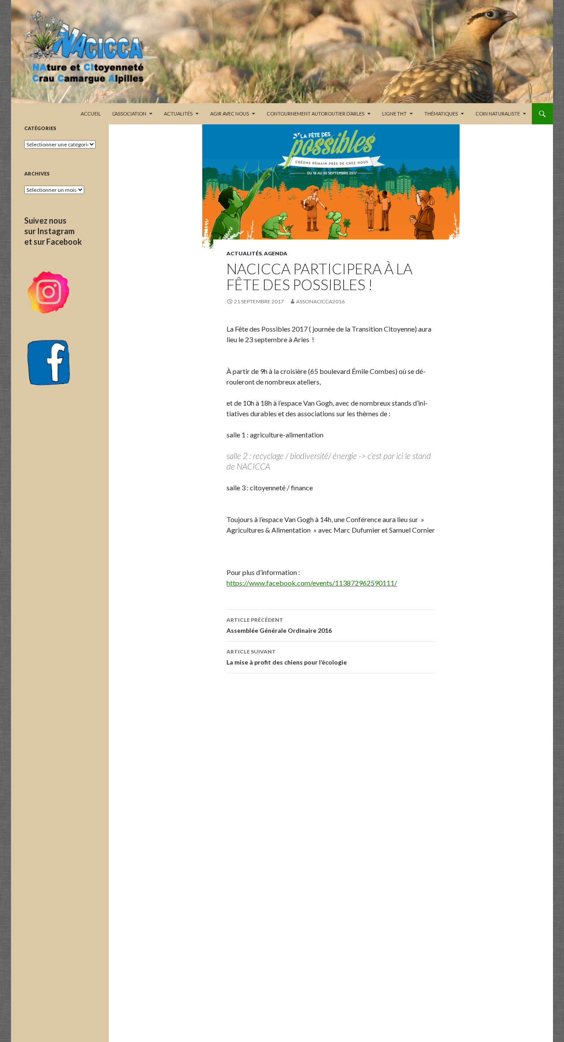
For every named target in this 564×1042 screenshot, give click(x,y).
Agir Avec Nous (229, 113)
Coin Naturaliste (497, 113)
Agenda (275, 253)
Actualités (178, 113)
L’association (129, 113)
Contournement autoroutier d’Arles (315, 113)
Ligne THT (394, 113)
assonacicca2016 (320, 301)
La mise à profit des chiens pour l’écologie (286, 657)
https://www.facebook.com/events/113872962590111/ (311, 583)
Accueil (91, 113)
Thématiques (441, 113)
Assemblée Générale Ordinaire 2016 (279, 625)
